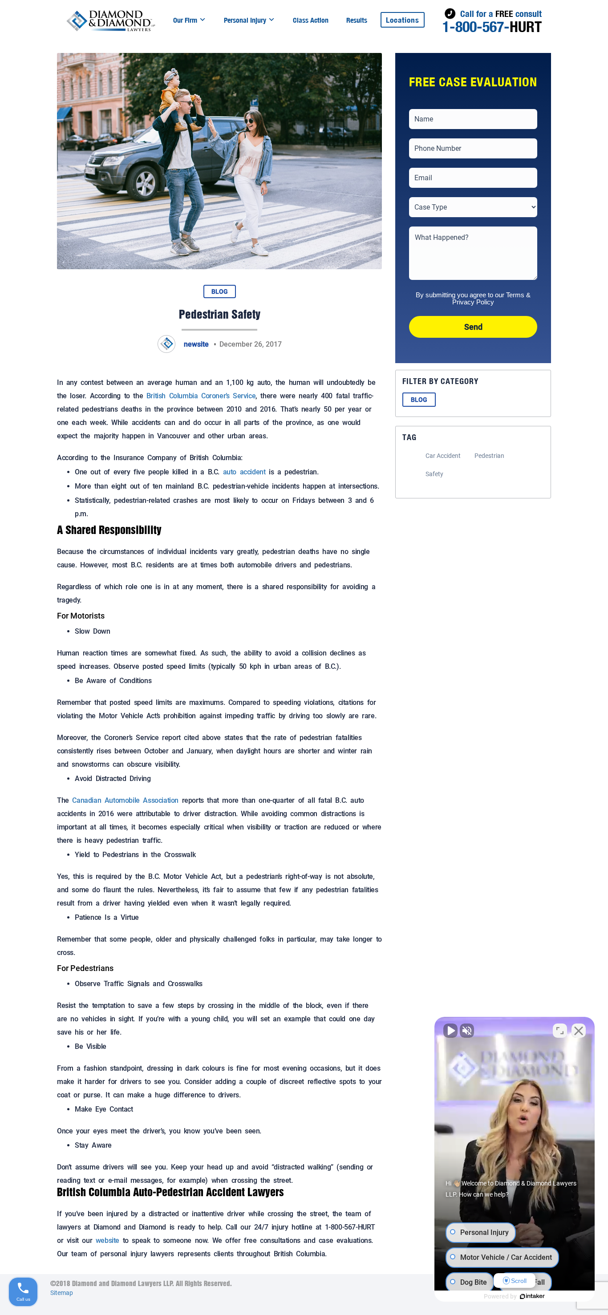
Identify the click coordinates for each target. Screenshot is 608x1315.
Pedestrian (489, 455)
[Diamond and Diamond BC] (110, 20)
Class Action (310, 20)
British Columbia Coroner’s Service (200, 396)
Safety (434, 473)
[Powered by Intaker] (532, 1296)
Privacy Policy (473, 302)
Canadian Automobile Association (125, 800)
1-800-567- (492, 26)
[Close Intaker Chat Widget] (579, 1031)
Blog (219, 291)
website (107, 1240)
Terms (515, 295)
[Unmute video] (450, 1031)
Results (356, 20)
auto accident (244, 472)
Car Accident (443, 455)
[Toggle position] (560, 1031)
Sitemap (61, 1292)
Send (473, 327)
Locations (402, 19)
